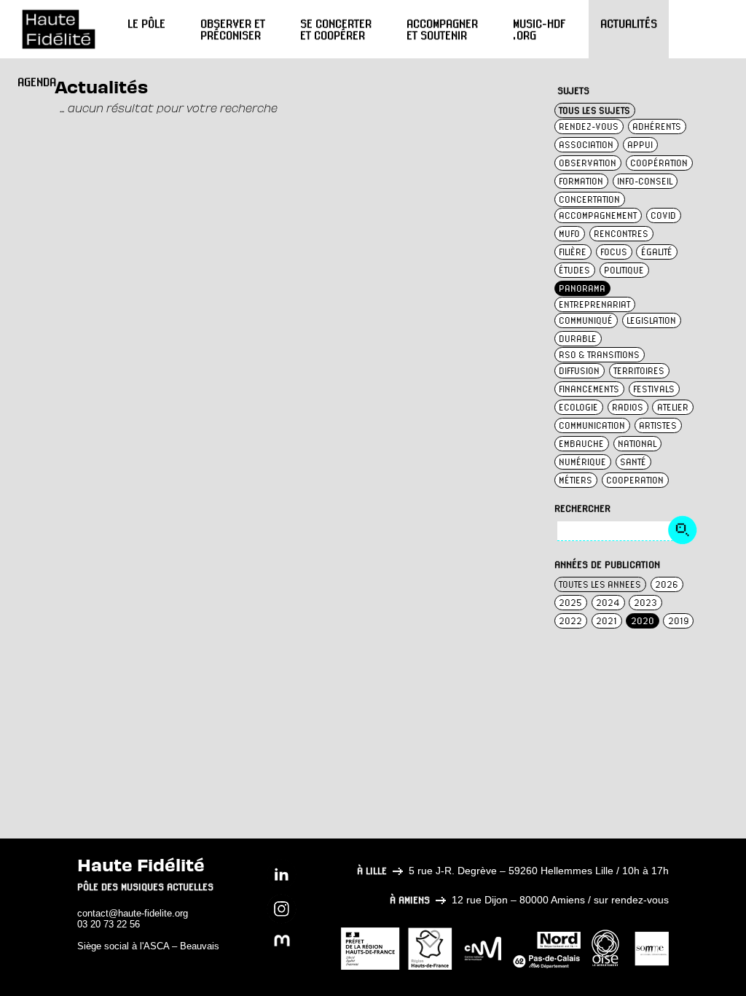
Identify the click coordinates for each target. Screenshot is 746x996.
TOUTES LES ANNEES (600, 584)
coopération (659, 162)
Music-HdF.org (539, 29)
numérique (582, 461)
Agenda (36, 81)
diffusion (579, 370)
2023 (645, 602)
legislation (651, 320)
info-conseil (644, 181)
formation (581, 181)
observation (587, 162)
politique (624, 270)
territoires (638, 370)
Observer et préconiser (232, 29)
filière (572, 251)
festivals (654, 389)
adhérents (656, 126)
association (586, 144)
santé (633, 461)
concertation (589, 199)
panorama (582, 288)
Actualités (628, 23)
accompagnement (598, 215)
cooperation (635, 480)
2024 (608, 602)
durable (578, 338)
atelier (672, 407)
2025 (570, 602)
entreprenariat (594, 304)
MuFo (569, 233)
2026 (666, 584)
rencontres (621, 233)
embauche (581, 443)
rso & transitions (599, 354)
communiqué (586, 320)
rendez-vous (589, 126)
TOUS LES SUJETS (594, 110)
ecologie (578, 407)
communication (592, 425)
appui (640, 144)
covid (663, 215)
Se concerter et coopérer (336, 29)
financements (589, 389)
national (637, 443)
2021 (606, 620)
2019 (678, 620)
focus (613, 251)
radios (627, 407)
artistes (658, 425)
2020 (642, 620)
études (574, 270)
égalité (656, 251)
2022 (570, 620)
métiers (575, 480)
